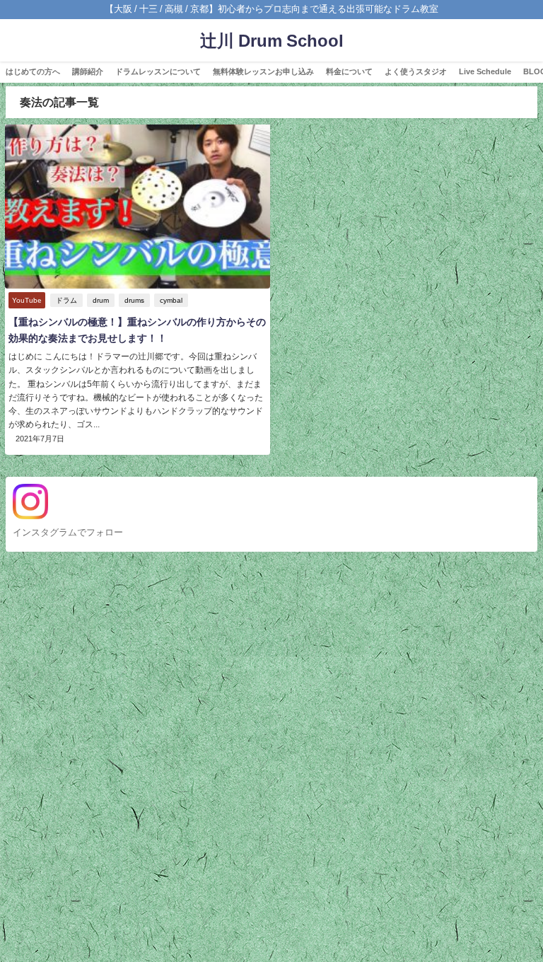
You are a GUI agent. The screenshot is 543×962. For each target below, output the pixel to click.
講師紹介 (87, 71)
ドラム (66, 300)
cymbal (171, 300)
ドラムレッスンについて (158, 71)
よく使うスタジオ (416, 71)
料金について (349, 71)
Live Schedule (485, 71)
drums (134, 300)
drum (101, 300)
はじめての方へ (33, 71)
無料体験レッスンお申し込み (263, 71)
